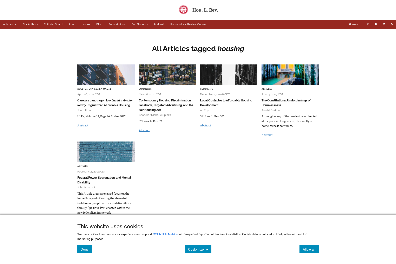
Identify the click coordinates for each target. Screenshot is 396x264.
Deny (86, 249)
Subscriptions (116, 24)
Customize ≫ (199, 249)
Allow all (311, 249)
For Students (140, 24)
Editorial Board (53, 24)
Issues (86, 24)
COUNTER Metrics (165, 234)
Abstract (82, 125)
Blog (99, 24)
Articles (8, 24)
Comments (145, 88)
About (72, 24)
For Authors (30, 24)
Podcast (159, 24)
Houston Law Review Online (188, 24)
